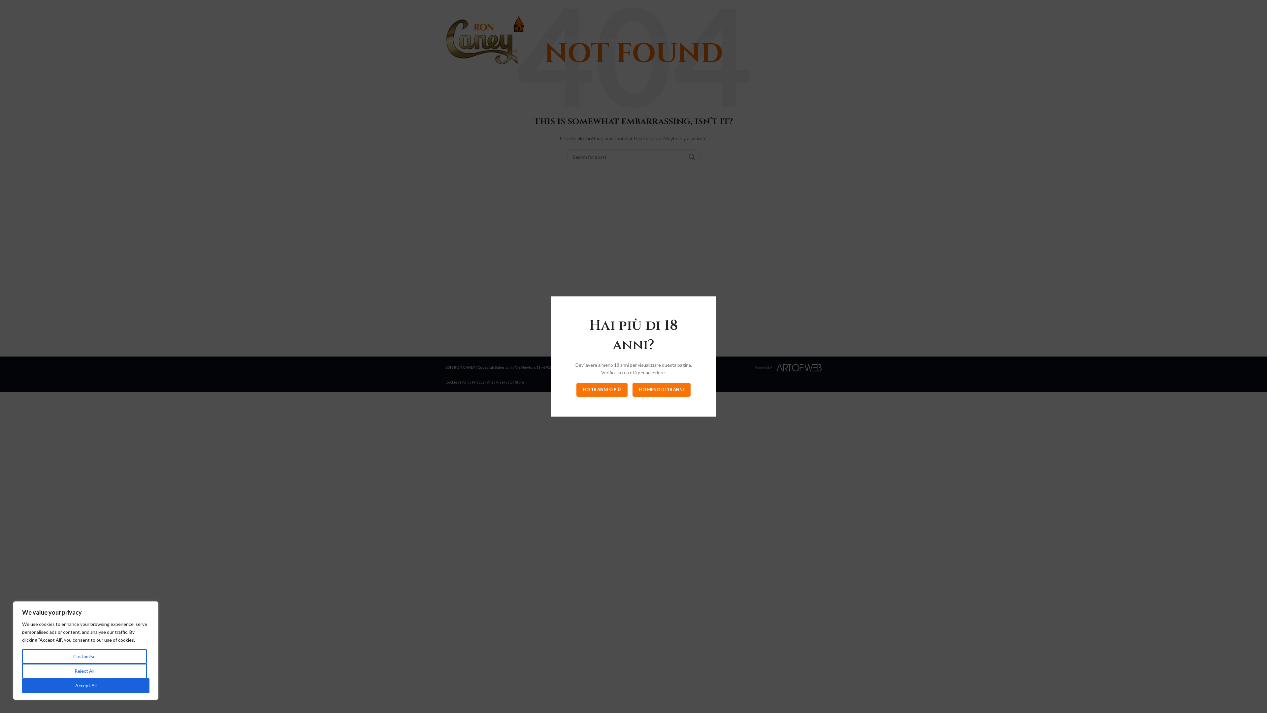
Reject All (84, 671)
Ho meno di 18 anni (661, 389)
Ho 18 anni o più (602, 389)
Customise (84, 656)
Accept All (86, 685)
